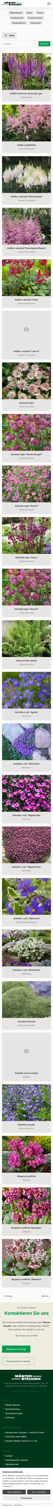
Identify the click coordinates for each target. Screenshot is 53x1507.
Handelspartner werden (18, 1361)
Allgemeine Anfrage (16, 1349)
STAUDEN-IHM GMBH (15, 1436)
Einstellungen (26, 1498)
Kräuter (40, 13)
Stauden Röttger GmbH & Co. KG (21, 1441)
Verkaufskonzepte (14, 1413)
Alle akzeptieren (14, 1492)
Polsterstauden (17, 18)
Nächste (45, 1296)
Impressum (18, 1505)
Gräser (29, 13)
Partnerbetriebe (12, 1409)
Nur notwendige (39, 1492)
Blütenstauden (16, 13)
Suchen (44, 43)
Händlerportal (11, 1464)
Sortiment (9, 1417)
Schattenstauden (35, 18)
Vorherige (8, 1296)
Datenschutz (7, 1505)
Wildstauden (35, 23)
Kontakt (8, 1456)
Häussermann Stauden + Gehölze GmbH (24, 1432)
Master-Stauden (12, 1405)
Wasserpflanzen (19, 23)
